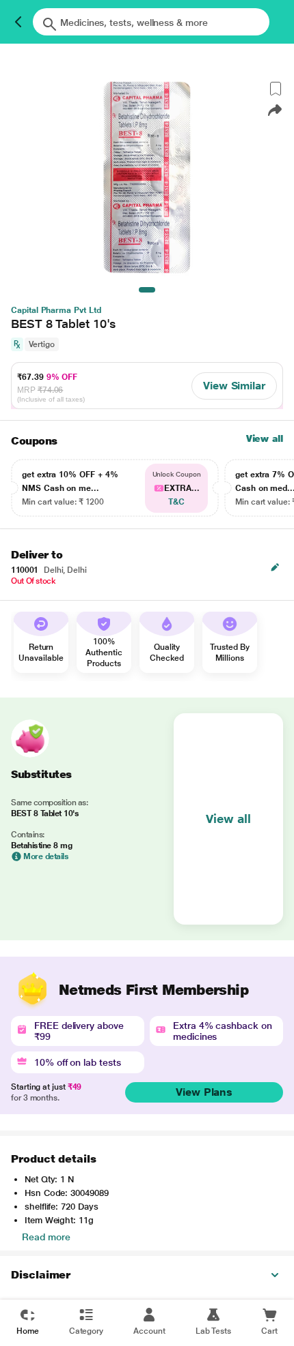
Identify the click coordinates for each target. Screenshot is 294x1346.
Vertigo (42, 344)
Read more (46, 1236)
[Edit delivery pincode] (275, 567)
